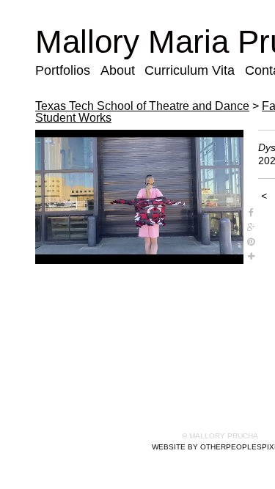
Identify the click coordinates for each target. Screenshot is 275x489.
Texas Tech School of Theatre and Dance (142, 106)
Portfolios (62, 70)
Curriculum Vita (189, 70)
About (117, 70)
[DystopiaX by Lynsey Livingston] (139, 197)
